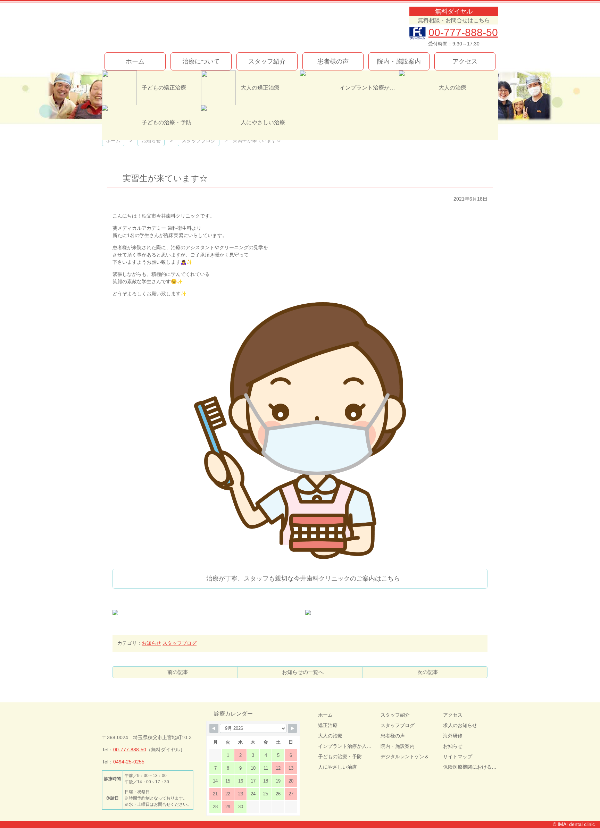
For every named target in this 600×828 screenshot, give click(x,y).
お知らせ (151, 643)
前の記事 (177, 672)
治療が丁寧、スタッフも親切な (303, 578)
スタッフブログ (179, 643)
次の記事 (427, 672)
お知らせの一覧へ (303, 672)
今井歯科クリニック (181, 26)
